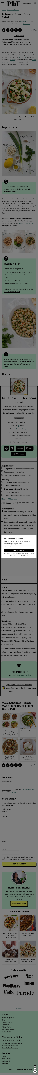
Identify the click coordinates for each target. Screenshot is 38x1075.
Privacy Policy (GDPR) (9, 1029)
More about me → (19, 903)
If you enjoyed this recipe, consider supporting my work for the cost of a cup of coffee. (21, 688)
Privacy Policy (6, 1027)
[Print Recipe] (6, 448)
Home (4, 10)
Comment (6, 816)
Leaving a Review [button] (24, 675)
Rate (21, 448)
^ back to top (19, 1008)
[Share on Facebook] (3, 30)
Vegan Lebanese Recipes (10, 1046)
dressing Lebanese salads (26, 223)
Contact (4, 1056)
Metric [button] (3, 499)
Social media (6, 1061)
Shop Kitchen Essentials (10, 1048)
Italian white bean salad (12, 291)
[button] (15, 417)
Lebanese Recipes (13, 10)
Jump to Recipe (19, 36)
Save (30, 448)
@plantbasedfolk (18, 364)
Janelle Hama (21, 429)
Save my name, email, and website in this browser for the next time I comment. (21, 858)
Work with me (6, 1059)
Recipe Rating (6, 809)
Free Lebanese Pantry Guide (11, 1040)
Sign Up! (5, 1043)
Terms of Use (6, 1032)
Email (4, 849)
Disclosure (26, 24)
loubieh (12, 60)
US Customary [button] (13, 499)
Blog (3, 1020)
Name (4, 841)
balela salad (23, 57)
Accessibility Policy (8, 1018)
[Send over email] (20, 30)
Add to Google (20, 454)
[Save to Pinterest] (12, 30)
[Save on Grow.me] (16, 30)
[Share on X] (8, 30)
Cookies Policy (7, 1022)
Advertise (5, 1063)
